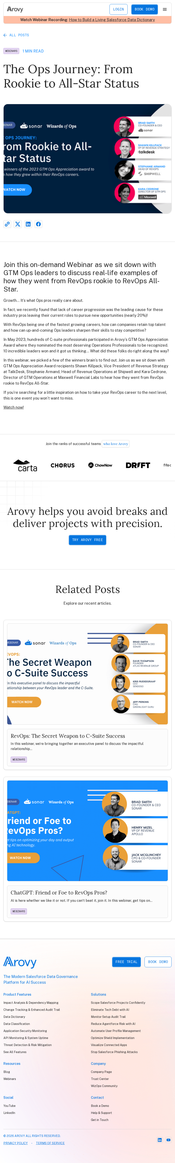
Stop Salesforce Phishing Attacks (114, 1052)
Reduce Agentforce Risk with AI (113, 1024)
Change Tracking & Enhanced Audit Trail (31, 1009)
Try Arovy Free (87, 540)
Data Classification (16, 1024)
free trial (126, 962)
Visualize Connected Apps (109, 1045)
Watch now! (13, 407)
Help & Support (101, 1113)
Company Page (101, 1072)
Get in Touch (99, 1120)
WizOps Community (104, 1086)
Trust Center (100, 1079)
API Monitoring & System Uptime (25, 1038)
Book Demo (145, 9)
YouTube (9, 1106)
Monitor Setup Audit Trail (108, 1017)
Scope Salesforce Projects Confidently (118, 1002)
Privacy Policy (15, 1143)
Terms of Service (50, 1143)
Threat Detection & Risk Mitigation (27, 1045)
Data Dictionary (14, 1017)
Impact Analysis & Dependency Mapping (30, 1002)
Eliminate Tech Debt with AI (110, 1009)
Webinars (11, 51)
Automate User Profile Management (116, 1031)
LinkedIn (9, 1113)
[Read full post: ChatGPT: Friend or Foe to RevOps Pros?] (87, 849)
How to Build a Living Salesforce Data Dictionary (112, 20)
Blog (6, 1072)
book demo (158, 962)
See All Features (14, 1052)
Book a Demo (100, 1106)
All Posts (19, 35)
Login (118, 9)
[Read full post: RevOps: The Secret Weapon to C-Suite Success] (87, 695)
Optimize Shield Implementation (112, 1038)
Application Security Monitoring (25, 1031)
